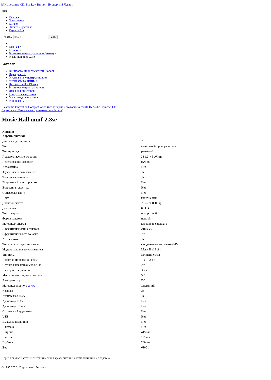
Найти (53, 37)
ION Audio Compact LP (101, 107)
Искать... (7, 36)
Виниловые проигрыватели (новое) (31, 70)
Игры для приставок (22, 90)
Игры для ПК (17, 74)
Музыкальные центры (23, 80)
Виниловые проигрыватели (26, 87)
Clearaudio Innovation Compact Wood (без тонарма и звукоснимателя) (44, 107)
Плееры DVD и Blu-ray (23, 84)
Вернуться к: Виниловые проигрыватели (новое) (32, 110)
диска (31, 285)
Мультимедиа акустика (23, 97)
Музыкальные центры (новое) (28, 77)
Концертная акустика (22, 94)
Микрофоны (17, 100)
